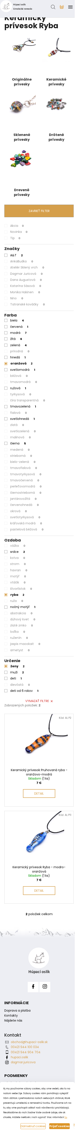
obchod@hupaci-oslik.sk (29, 1042)
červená (19, 327)
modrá (18, 333)
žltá (16, 339)
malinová (20, 437)
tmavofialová (23, 468)
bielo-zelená (23, 462)
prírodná (19, 351)
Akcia (17, 226)
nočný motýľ (22, 607)
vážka (17, 545)
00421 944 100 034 (25, 1047)
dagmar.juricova (23, 1062)
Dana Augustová (26, 280)
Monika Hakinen (25, 292)
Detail (39, 793)
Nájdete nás (13, 1021)
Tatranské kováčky (27, 304)
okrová (18, 511)
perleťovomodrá (26, 486)
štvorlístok (21, 588)
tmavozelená (23, 406)
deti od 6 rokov (24, 691)
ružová (18, 388)
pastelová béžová (27, 529)
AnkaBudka (21, 261)
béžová (19, 376)
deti (16, 678)
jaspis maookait (25, 644)
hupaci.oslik (19, 1057)
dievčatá (20, 684)
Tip (15, 238)
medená (20, 449)
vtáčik (18, 582)
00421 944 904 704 (26, 1052)
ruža (16, 601)
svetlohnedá (22, 419)
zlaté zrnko (21, 625)
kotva (17, 558)
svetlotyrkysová (25, 517)
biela (17, 320)
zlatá (17, 425)
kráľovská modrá (26, 523)
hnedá (18, 357)
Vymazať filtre (37, 701)
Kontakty (11, 1016)
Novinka (19, 232)
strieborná (21, 456)
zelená (18, 345)
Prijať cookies (59, 1126)
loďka (17, 631)
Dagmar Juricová (26, 274)
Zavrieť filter (39, 211)
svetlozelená (23, 431)
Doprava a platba (17, 1011)
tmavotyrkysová (25, 474)
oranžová (21, 363)
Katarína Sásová (25, 286)
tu (66, 1117)
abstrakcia (21, 613)
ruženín (19, 638)
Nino (16, 298)
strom (18, 564)
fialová (18, 413)
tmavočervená (24, 480)
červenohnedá (24, 505)
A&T (16, 255)
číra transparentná (27, 400)
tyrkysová (20, 394)
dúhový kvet (22, 619)
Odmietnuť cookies (33, 1126)
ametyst (20, 650)
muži (17, 672)
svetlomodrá (22, 370)
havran (18, 570)
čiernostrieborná (25, 492)
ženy (17, 666)
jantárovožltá (23, 499)
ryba (17, 595)
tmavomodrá (23, 382)
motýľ (18, 576)
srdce (17, 552)
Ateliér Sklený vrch (27, 267)
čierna (18, 443)
